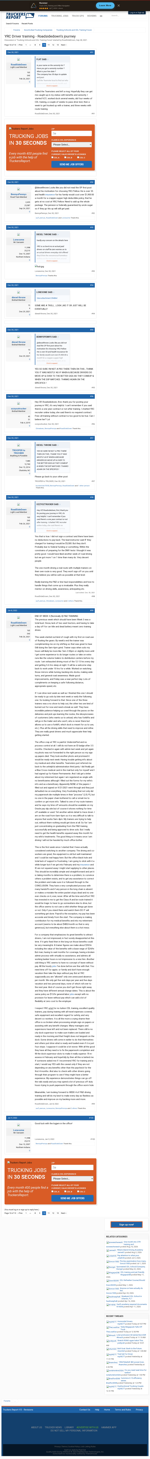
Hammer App (108, 1427)
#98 (91, 497)
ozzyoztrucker (18, 408)
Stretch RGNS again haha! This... (130, 1340)
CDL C (82, 157)
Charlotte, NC (24, 470)
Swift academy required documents (132, 1304)
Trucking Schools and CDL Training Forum (34, 40)
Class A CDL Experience (63, 140)
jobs (54, 966)
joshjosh (121, 1343)
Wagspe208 (125, 1275)
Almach (120, 1337)
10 (44, 45)
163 (28, 72)
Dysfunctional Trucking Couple (130, 1386)
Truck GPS (78, 16)
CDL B (69, 157)
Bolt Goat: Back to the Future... (130, 1348)
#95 (91, 330)
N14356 (120, 1307)
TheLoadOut (111, 1332)
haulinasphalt (111, 1301)
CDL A (56, 157)
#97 (91, 438)
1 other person (84, 486)
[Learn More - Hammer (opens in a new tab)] (75, 5)
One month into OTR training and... (132, 1243)
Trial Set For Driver (125, 1354)
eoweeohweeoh (113, 1247)
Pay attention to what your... (128, 1255)
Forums (43, 16)
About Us (36, 1427)
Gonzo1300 (125, 1263)
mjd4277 (121, 1324)
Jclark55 (121, 1258)
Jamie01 (121, 1252)
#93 (91, 227)
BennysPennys (18, 194)
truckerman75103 (42, 486)
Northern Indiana (23, 257)
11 (49, 45)
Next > (63, 45)
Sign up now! (126, 1224)
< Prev (20, 45)
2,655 (27, 202)
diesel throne (18, 297)
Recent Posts (27, 23)
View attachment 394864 (47, 298)
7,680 (27, 461)
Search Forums (12, 23)
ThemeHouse (91, 1454)
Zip (53, 129)
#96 (91, 396)
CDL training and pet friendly (132, 1272)
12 (53, 45)
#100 (91, 1118)
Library (69, 1427)
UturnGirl (121, 1351)
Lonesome (66, 218)
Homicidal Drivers (124, 1321)
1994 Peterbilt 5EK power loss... (132, 1362)
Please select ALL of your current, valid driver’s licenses (68, 152)
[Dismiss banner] (118, 5)
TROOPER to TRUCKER (18, 451)
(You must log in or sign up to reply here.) (22, 1210)
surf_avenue (40, 218)
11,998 (27, 247)
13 (58, 45)
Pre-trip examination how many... (133, 1261)
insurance (50, 194)
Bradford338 (111, 1383)
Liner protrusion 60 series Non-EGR (131, 1335)
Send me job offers (72, 164)
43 (29, 416)
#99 (91, 610)
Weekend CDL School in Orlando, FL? (131, 1297)
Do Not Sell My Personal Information (74, 1431)
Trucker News (53, 1427)
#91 (91, 52)
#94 (91, 285)
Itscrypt (119, 1269)
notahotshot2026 (113, 1375)
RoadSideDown (68, 40)
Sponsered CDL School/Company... (131, 1267)
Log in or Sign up (137, 12)
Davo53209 (111, 1285)
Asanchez (123, 1364)
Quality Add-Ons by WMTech (75, 1452)
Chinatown (40, 428)
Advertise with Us (87, 1427)
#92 (91, 182)
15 (29, 305)
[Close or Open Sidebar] (138, 30)
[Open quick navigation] (141, 30)
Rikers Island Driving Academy (130, 1250)
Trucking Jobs (59, 16)
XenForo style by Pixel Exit (75, 1450)
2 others (70, 601)
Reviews (91, 16)
